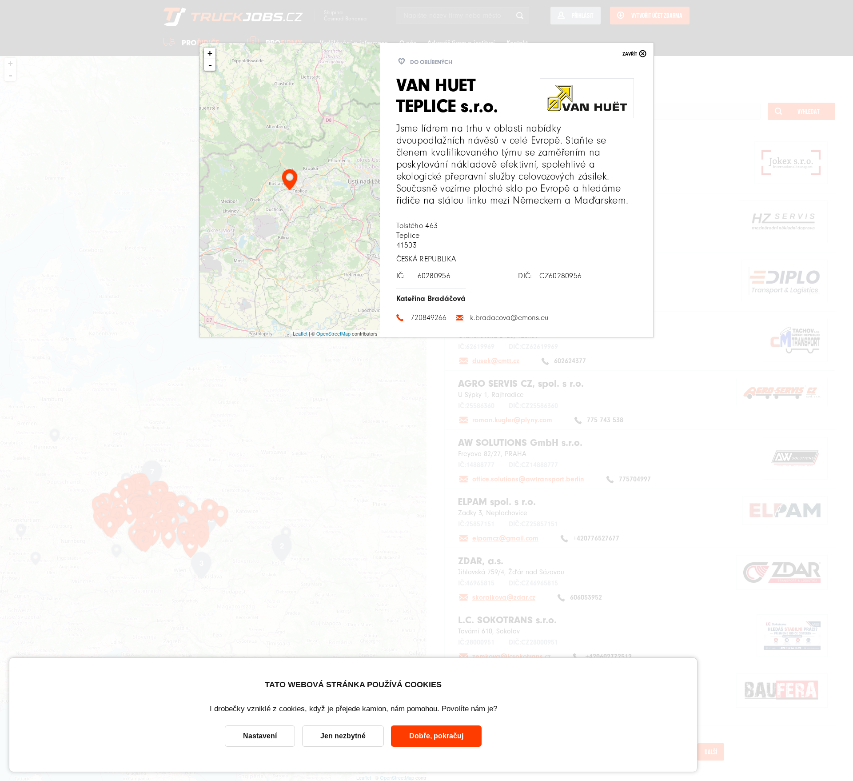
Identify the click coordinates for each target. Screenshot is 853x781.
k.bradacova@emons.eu (509, 317)
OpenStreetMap (333, 333)
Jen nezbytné (343, 736)
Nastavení (260, 736)
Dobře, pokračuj (436, 736)
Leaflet (300, 333)
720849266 (428, 317)
